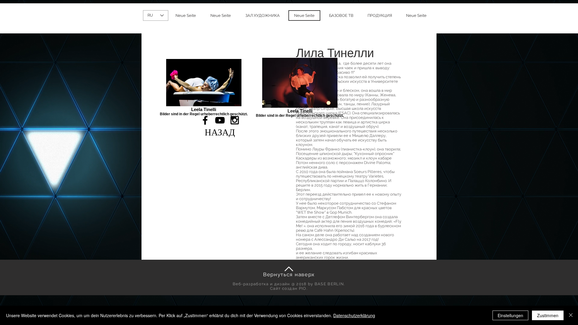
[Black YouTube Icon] (220, 120)
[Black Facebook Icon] (205, 120)
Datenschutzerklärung (354, 315)
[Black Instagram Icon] (235, 120)
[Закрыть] (570, 315)
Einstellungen (510, 315)
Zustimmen (547, 315)
